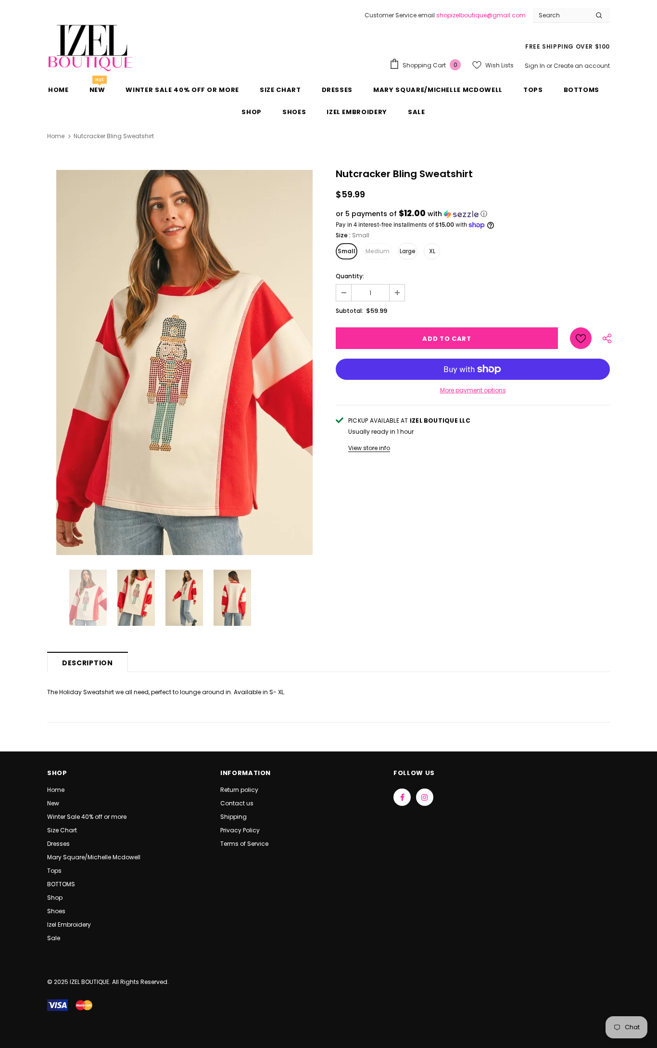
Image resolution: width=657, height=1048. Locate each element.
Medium (378, 251)
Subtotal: (349, 311)
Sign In (535, 66)
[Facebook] (402, 797)
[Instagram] (424, 797)
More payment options (473, 390)
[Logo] (90, 47)
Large (408, 251)
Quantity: (350, 276)
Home (55, 136)
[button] (473, 214)
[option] (184, 362)
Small (346, 251)
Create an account (582, 66)
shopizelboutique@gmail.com (481, 15)
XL (432, 251)
